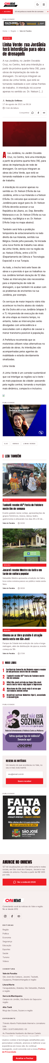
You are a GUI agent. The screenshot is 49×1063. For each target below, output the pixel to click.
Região (13, 31)
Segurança (7, 941)
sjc (6, 444)
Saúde (5, 953)
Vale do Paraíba (25, 31)
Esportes (6, 949)
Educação (7, 945)
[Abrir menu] (43, 4)
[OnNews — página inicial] (10, 4)
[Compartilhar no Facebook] (38, 112)
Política (6, 933)
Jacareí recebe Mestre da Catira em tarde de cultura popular (22, 572)
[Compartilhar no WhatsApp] (32, 112)
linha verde (29, 444)
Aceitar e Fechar (24, 1058)
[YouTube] (18, 916)
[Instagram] (5, 916)
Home (5, 31)
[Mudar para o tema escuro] (37, 4)
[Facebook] (12, 916)
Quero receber (24, 781)
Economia (7, 937)
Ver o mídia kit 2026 (26, 882)
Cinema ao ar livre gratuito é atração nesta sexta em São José (22, 637)
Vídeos (6, 961)
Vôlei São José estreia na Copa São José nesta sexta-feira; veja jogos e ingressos (24, 683)
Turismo (6, 957)
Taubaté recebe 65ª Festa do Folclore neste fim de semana (23, 507)
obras (16, 444)
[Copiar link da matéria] (44, 112)
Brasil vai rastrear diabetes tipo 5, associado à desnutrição (26, 696)
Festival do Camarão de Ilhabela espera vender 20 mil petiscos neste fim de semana (26, 670)
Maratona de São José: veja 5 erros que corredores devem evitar (24, 689)
